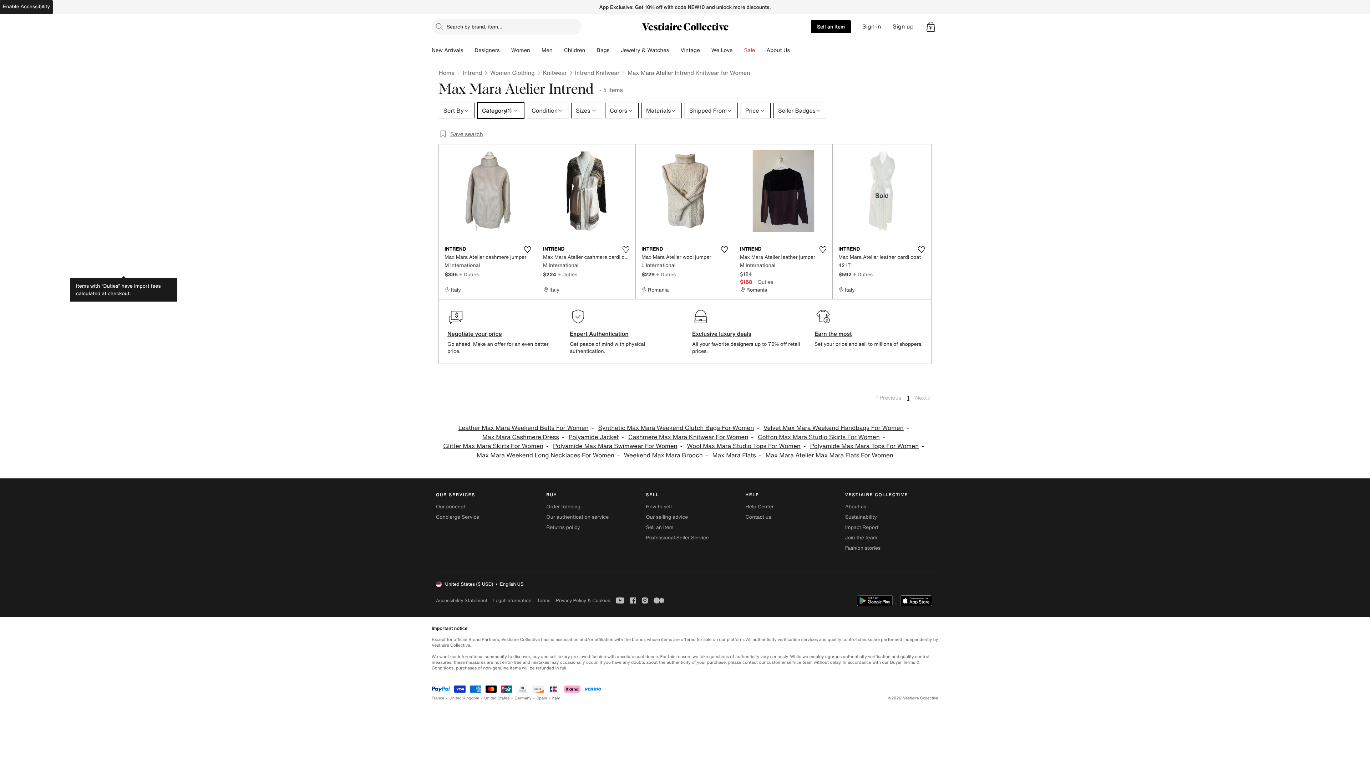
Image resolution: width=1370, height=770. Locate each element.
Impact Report (862, 527)
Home (447, 72)
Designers (487, 50)
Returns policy (563, 527)
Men (547, 50)
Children (574, 50)
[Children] (591, 50)
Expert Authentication (599, 333)
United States (497, 698)
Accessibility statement (461, 600)
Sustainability (861, 517)
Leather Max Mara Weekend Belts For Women (523, 427)
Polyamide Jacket (594, 437)
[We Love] (738, 50)
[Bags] (615, 50)
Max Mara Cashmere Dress (520, 437)
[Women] (536, 50)
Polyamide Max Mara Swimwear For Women (615, 446)
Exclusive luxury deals (721, 333)
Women (520, 50)
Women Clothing (512, 72)
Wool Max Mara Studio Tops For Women (744, 446)
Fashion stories (863, 548)
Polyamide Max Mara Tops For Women (864, 446)
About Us (778, 50)
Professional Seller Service (677, 537)
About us (855, 506)
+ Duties (469, 274)
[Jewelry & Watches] (675, 50)
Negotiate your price (474, 333)
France (438, 698)
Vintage (690, 50)
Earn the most (833, 333)
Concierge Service (457, 517)
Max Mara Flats (734, 455)
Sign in (871, 26)
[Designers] (505, 50)
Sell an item (831, 26)
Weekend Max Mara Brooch (663, 455)
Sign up (903, 26)
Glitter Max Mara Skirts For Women (493, 446)
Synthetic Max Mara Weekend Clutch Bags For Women (676, 427)
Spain (542, 698)
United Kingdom (465, 698)
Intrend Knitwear (597, 72)
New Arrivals (447, 50)
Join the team (861, 537)
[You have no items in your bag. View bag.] (931, 27)
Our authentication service (577, 517)
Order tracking (563, 506)
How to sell (658, 506)
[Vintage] (706, 50)
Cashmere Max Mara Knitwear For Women (688, 437)
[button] (931, 27)
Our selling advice (667, 517)
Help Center (760, 506)
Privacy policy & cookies (583, 600)
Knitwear (555, 72)
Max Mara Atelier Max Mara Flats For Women (829, 455)
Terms (543, 600)
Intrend (472, 72)
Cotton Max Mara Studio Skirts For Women (819, 437)
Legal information (512, 600)
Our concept (450, 506)
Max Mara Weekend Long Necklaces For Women (545, 455)
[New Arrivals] (469, 50)
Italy (556, 698)
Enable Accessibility (26, 6)
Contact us (758, 517)
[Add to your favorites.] (527, 249)
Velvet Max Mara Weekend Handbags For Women (833, 427)
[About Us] (795, 50)
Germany (523, 698)
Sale (749, 50)
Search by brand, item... (474, 26)
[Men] (558, 50)
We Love (722, 50)
